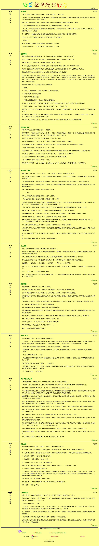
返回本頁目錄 (39, 533)
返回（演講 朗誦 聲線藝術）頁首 (58, 533)
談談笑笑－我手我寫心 (52, 528)
